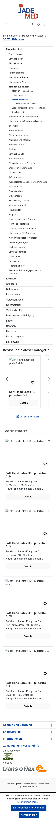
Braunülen (14, 68)
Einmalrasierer (16, 261)
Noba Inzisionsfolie (18, 135)
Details (24, 402)
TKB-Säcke (14, 256)
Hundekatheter (16, 144)
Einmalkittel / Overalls (19, 200)
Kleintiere (11, 278)
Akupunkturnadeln (18, 205)
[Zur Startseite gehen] (28, 11)
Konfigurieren (29, 814)
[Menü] (6, 24)
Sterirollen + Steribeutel (20, 168)
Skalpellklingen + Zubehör (22, 163)
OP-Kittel (13, 126)
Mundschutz (15, 172)
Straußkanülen (16, 186)
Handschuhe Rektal (18, 77)
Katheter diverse (17, 247)
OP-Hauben (15, 177)
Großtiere (11, 283)
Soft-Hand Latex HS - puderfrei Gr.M (26, 475)
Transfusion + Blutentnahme (22, 228)
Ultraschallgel (15, 196)
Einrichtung (12, 341)
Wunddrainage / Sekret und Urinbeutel (28, 182)
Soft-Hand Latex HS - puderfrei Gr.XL (26, 614)
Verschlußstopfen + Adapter (23, 237)
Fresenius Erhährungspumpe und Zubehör (25, 272)
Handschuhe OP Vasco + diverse (25, 121)
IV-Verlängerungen (18, 242)
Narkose (11, 331)
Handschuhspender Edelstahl (25, 104)
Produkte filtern (30, 416)
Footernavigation (15, 336)
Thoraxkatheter (16, 265)
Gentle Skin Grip (19, 112)
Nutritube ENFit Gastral (20, 140)
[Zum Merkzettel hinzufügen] (33, 383)
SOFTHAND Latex (20, 99)
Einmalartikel (14, 49)
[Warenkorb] (51, 23)
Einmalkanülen (16, 63)
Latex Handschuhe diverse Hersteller (28, 108)
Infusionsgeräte (16, 72)
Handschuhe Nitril (17, 82)
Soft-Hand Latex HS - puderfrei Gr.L (23, 393)
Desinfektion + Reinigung (20, 315)
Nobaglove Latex (19, 95)
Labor (9, 320)
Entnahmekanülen (17, 251)
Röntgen (11, 325)
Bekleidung (12, 289)
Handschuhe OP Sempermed (23, 116)
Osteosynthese (14, 299)
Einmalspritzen (16, 58)
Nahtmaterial (13, 304)
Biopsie (12, 214)
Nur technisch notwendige (29, 807)
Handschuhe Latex (19, 86)
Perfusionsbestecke (19, 223)
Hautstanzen (15, 210)
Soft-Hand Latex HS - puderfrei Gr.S (26, 544)
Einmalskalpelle (16, 154)
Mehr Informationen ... (28, 802)
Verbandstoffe (14, 310)
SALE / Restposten (18, 54)
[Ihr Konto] (45, 24)
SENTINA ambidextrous (22, 91)
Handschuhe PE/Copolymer (22, 233)
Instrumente (13, 294)
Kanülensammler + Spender (22, 219)
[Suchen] (31, 24)
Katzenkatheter (16, 158)
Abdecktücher (16, 130)
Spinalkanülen (16, 191)
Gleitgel (13, 149)
